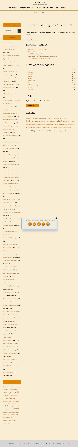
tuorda (56, 131)
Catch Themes (67, 443)
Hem (35, 12)
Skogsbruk (31, 89)
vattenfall (63, 131)
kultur (54, 121)
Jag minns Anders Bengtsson (11, 305)
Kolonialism (31, 81)
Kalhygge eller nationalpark (11, 260)
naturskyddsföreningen (47, 124)
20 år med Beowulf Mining (10, 299)
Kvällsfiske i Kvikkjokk (9, 359)
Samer (30, 78)
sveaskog (28, 131)
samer (33, 127)
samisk (42, 127)
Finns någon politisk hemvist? (11, 164)
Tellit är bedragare (8, 155)
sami (38, 127)
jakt (65, 118)
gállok (54, 118)
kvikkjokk (60, 121)
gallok (36, 118)
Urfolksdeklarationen (9, 94)
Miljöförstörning (33, 85)
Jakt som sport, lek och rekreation (38, 50)
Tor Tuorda (39, 2)
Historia (30, 74)
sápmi (48, 130)
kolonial (43, 121)
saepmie (72, 124)
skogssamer (55, 127)
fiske (34, 118)
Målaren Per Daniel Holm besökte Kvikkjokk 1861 (42, 56)
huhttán (61, 118)
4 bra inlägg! (12, 8)
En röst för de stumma (34, 52)
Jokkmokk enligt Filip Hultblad (11, 212)
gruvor (50, 118)
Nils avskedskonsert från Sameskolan (39, 58)
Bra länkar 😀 (61, 8)
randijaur (61, 124)
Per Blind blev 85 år (8, 372)
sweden (39, 131)
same (28, 127)
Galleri (38, 8)
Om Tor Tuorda (48, 8)
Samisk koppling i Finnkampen (12, 286)
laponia (67, 121)
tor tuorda (53, 131)
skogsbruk (50, 127)
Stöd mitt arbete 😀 (26, 8)
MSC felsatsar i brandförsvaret (37, 54)
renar (70, 124)
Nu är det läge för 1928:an (10, 148)
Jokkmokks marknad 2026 (10, 231)
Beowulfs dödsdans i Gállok (11, 107)
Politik (30, 76)
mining (35, 124)
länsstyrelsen (29, 124)
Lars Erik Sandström (8, 279)
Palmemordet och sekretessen (11, 171)
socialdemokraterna (63, 127)
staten (69, 127)
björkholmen (29, 118)
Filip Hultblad (7, 366)
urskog (59, 131)
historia (57, 118)
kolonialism (48, 121)
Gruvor (30, 87)
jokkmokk (31, 121)
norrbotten (55, 124)
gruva (45, 118)
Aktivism (30, 72)
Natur (30, 70)
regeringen (66, 124)
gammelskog (40, 118)
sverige (33, 131)
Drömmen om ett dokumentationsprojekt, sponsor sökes (10, 254)
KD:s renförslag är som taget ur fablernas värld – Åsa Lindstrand (12, 129)
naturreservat (40, 124)
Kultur (30, 83)
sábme (43, 131)
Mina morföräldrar (8, 238)
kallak (38, 121)
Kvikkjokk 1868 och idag (10, 135)
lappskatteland (72, 121)
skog (46, 127)
